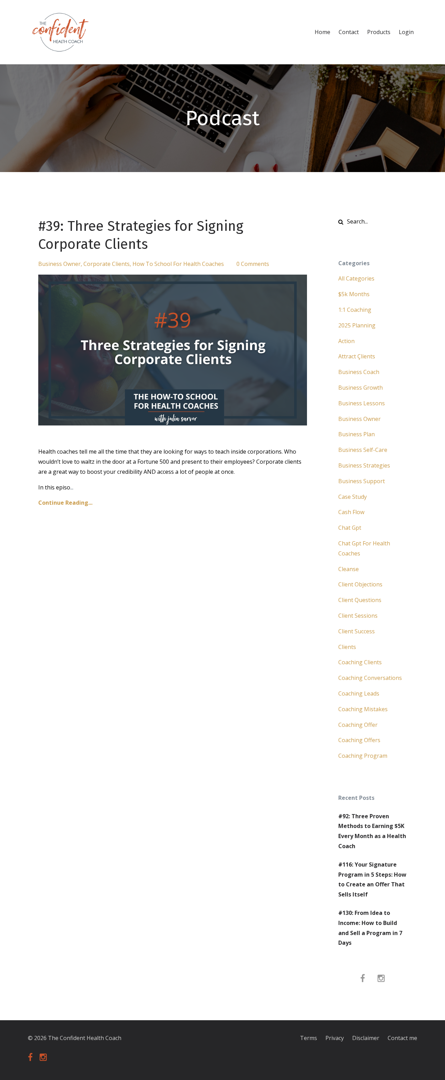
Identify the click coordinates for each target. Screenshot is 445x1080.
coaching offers (359, 740)
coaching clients (360, 662)
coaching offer (358, 725)
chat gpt (349, 527)
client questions (359, 600)
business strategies (364, 465)
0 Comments (252, 264)
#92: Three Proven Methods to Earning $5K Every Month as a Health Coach (372, 831)
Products (378, 32)
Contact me (402, 1038)
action (346, 341)
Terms (308, 1038)
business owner (59, 264)
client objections (360, 584)
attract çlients (356, 356)
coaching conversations (370, 678)
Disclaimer (365, 1038)
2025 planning (356, 325)
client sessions (358, 615)
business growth (360, 387)
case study (352, 497)
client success (356, 631)
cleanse (348, 569)
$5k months (354, 294)
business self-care (362, 450)
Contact (349, 32)
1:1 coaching (354, 310)
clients (347, 647)
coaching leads (358, 693)
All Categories (356, 278)
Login (406, 32)
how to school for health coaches (178, 264)
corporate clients (106, 264)
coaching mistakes (363, 709)
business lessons (361, 403)
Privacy (334, 1038)
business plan (356, 434)
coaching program (362, 756)
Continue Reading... (65, 502)
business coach (358, 372)
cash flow (351, 512)
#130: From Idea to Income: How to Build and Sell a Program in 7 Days (370, 928)
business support (361, 481)
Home (322, 32)
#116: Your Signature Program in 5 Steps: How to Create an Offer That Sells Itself (372, 879)
